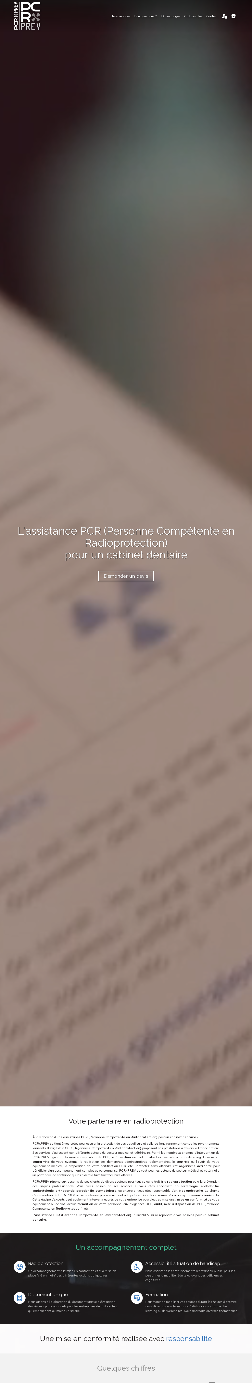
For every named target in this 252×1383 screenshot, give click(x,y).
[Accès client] (224, 16)
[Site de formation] (233, 16)
